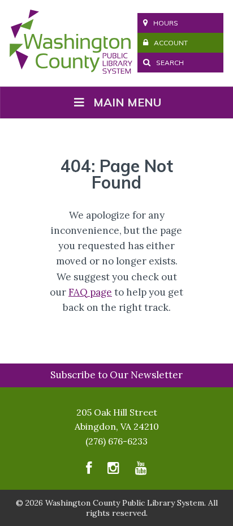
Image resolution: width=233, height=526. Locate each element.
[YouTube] (141, 470)
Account (171, 43)
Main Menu (127, 102)
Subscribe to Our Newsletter (116, 375)
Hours (165, 23)
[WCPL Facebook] (88, 470)
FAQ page (90, 292)
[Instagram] (113, 470)
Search (169, 62)
